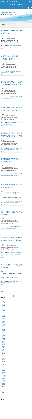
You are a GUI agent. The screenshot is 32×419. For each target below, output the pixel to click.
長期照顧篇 (15, 174)
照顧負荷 (5, 124)
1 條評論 (12, 98)
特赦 (5, 98)
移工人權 (6, 282)
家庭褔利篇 (12, 281)
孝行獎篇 (11, 45)
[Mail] (31, 8)
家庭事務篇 (12, 201)
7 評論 (12, 47)
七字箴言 (11, 252)
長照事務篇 (15, 226)
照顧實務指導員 (5, 175)
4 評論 (13, 124)
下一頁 (20, 296)
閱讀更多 (2, 48)
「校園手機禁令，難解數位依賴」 (3, 361)
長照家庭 (8, 47)
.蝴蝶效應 (5, 254)
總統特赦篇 (15, 96)
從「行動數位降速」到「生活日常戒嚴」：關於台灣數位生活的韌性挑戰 (3, 323)
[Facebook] (28, 8)
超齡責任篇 (15, 71)
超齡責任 (4, 47)
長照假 (6, 228)
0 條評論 (14, 228)
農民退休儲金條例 (11, 254)
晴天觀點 (15, 45)
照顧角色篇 (15, 122)
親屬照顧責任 (7, 202)
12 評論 (15, 72)
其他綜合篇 (15, 252)
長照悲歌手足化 (11, 149)
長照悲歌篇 (15, 148)
